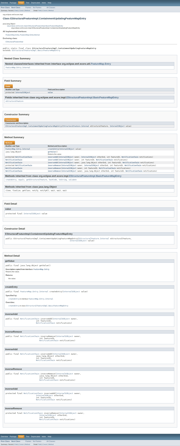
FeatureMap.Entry (12, 35)
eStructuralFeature (14, 101)
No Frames (37, 8)
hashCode (53, 180)
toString (63, 180)
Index (44, 3)
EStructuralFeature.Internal (76, 126)
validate (72, 180)
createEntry (53, 149)
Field (16, 10)
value (50, 93)
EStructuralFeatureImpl (14, 42)
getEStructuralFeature (36, 180)
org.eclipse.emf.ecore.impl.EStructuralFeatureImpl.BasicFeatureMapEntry (35, 26)
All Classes (51, 8)
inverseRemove (54, 165)
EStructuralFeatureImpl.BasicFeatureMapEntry (36, 50)
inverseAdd (53, 157)
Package (13, 3)
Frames (28, 8)
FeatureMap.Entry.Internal (30, 35)
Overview (4, 3)
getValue (52, 152)
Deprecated (35, 3)
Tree (27, 3)
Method (27, 10)
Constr (21, 10)
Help (49, 3)
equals (21, 180)
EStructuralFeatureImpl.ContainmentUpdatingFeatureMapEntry (33, 126)
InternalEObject (22, 93)
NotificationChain (23, 157)
